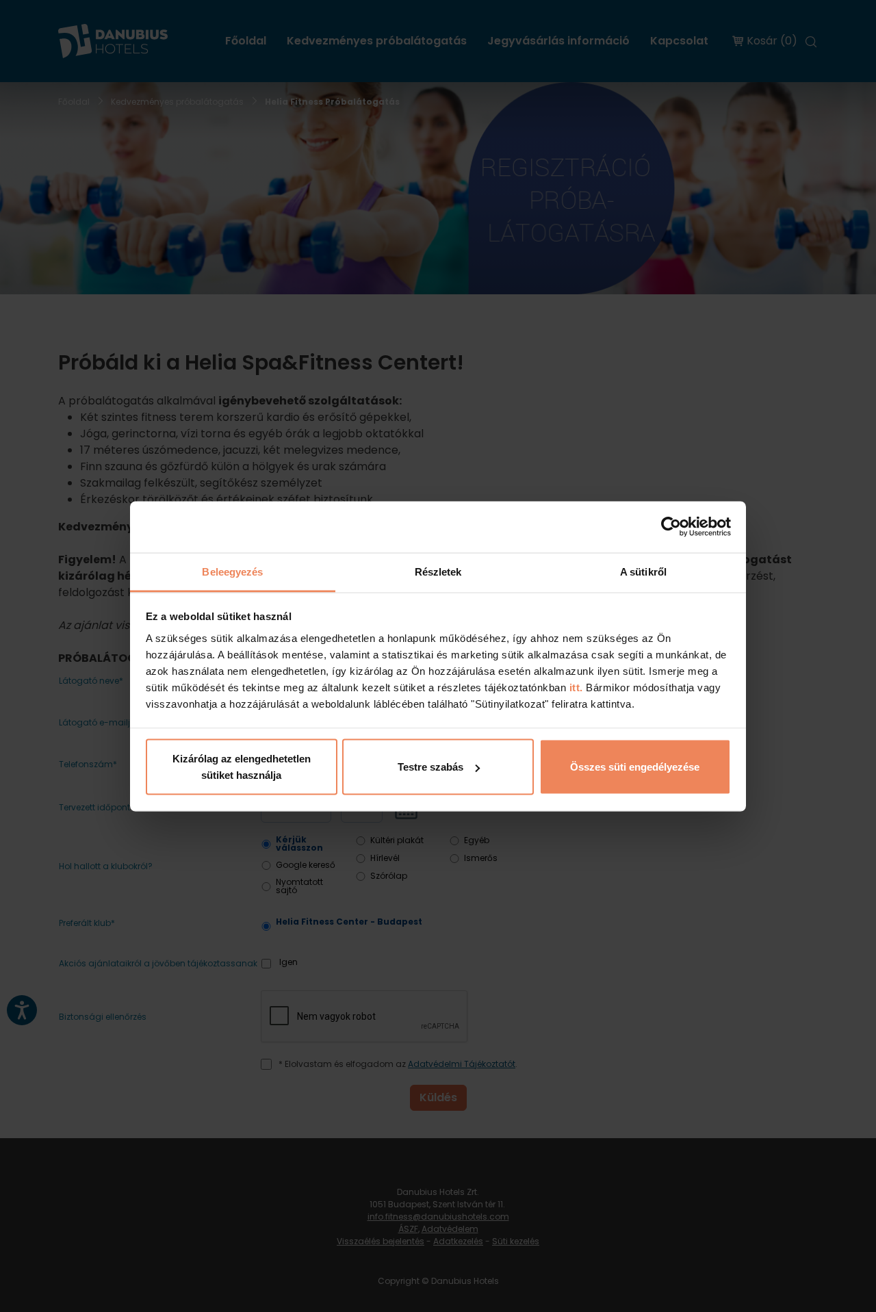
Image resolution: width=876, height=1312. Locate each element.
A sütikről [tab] (643, 571)
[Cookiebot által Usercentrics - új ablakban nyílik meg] (671, 527)
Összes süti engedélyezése (634, 767)
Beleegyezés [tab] (232, 571)
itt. (574, 687)
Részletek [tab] (438, 571)
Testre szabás (430, 767)
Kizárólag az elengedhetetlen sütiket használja (241, 767)
